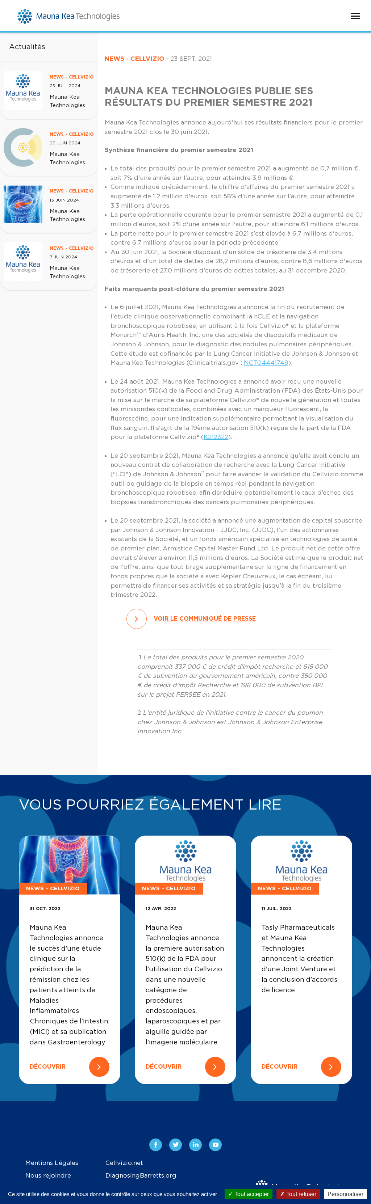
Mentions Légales (51, 1163)
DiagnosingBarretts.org (140, 1176)
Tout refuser (300, 1194)
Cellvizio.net (124, 1163)
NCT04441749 (266, 363)
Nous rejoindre (48, 1176)
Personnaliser (345, 1194)
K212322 (216, 437)
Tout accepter (251, 1194)
